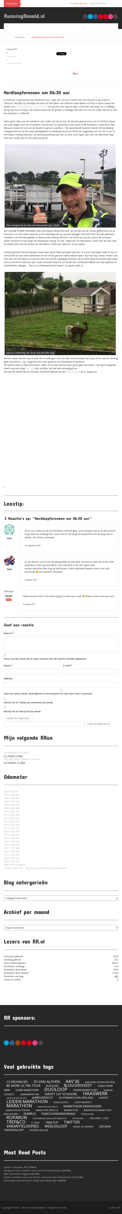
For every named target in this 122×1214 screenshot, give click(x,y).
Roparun (16, 1117)
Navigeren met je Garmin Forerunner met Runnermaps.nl (33, 1170)
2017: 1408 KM (11, 834)
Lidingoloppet (60, 1102)
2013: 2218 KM (11, 821)
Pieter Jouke (87, 1114)
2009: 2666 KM (11, 808)
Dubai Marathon (27, 1090)
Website (8, 678)
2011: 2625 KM (11, 814)
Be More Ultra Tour (23, 1085)
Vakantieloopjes (22, 1126)
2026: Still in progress (15, 864)
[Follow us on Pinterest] (23, 1042)
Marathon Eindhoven (82, 1106)
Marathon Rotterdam (18, 1110)
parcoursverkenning (58, 1114)
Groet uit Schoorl (61, 1094)
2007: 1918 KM (11, 801)
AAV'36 (72, 1081)
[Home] (7, 37)
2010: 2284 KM (11, 811)
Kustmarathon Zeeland (76, 1097)
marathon (19, 1106)
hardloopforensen (14, 63)
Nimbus (30, 1113)
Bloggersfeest (78, 1085)
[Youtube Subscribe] (29, 1042)
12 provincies (17, 1082)
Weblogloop (55, 1126)
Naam (8, 665)
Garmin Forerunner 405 (16, 1167)
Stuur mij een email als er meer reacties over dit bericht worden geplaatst (45, 658)
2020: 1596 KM (11, 844)
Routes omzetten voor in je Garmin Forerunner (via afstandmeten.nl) (39, 1177)
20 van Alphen (47, 1081)
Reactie (9, 633)
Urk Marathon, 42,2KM (15, 752)
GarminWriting (29, 1094)
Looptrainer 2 (83, 1102)
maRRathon (71, 1110)
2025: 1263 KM (11, 861)
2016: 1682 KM (11, 831)
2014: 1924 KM (11, 824)
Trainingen (19, 37)
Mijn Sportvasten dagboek (17, 1173)
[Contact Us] (40, 1042)
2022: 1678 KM (11, 851)
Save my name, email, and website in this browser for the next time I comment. (48, 693)
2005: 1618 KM (11, 794)
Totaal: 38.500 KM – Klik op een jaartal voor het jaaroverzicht (35, 868)
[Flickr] (34, 1042)
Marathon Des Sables (48, 1107)
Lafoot (103, 1097)
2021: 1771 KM (11, 848)
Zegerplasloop (38, 1130)
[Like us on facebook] (12, 1042)
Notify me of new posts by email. (22, 711)
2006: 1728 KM (11, 798)
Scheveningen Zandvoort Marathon (50, 1118)
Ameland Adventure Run (100, 1082)
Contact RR (115, 1207)
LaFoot (30, 368)
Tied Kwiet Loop (99, 1118)
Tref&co (15, 1122)
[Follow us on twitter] (6, 1042)
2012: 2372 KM (11, 818)
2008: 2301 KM (11, 804)
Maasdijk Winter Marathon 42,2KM (22, 759)
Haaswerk (95, 1093)
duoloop (55, 1089)
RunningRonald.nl (24, 16)
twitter (72, 1122)
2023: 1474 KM (11, 854)
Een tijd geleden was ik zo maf (31, 106)
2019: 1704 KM (11, 841)
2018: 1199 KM (11, 838)
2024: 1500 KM (11, 858)
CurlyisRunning (72, 371)
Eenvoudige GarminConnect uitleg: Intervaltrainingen (31, 1180)
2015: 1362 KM (11, 828)
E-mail (67, 665)
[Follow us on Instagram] (17, 1042)
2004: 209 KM (11, 791)
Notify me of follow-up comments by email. (28, 702)
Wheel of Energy (83, 1126)
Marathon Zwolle (47, 1110)
